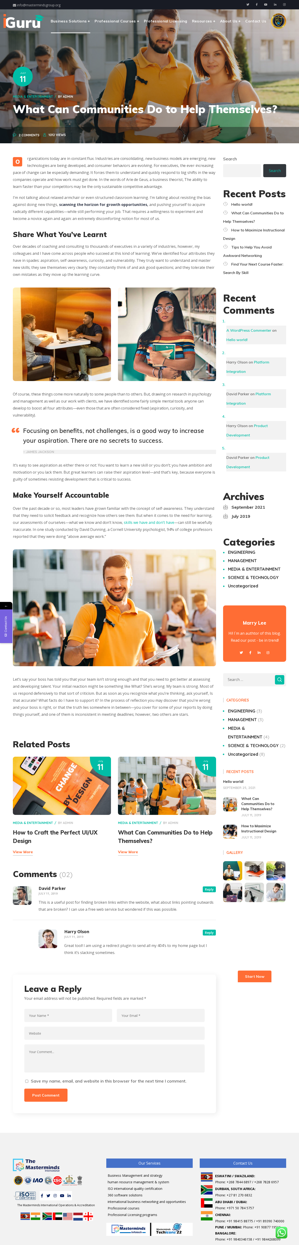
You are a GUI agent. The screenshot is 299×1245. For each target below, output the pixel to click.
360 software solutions (125, 1195)
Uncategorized (243, 586)
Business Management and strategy (135, 1175)
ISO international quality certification (135, 1188)
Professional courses (123, 1208)
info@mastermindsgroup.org (38, 5)
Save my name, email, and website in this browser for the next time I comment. (108, 1081)
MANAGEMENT (242, 560)
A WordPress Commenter (248, 330)
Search (230, 159)
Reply (209, 889)
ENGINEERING (241, 552)
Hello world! (242, 204)
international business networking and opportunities (147, 1201)
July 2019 (240, 516)
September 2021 (248, 507)
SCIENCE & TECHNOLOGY (253, 577)
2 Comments (29, 135)
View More (23, 851)
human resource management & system (138, 1182)
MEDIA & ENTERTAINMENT (33, 96)
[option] (61, 334)
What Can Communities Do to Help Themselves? (257, 803)
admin (68, 96)
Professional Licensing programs (132, 1215)
